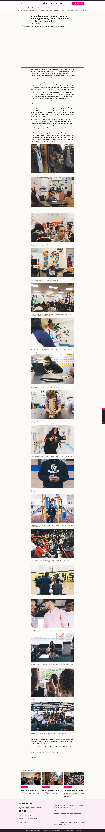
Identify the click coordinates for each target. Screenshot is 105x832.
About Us (55, 822)
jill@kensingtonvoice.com (23, 824)
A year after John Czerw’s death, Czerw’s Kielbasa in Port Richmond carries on (52, 789)
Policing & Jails (64, 10)
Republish (56, 824)
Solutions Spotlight (58, 7)
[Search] (23, 3)
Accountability (27, 7)
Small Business (85, 10)
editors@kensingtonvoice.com (51, 752)
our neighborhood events (41, 743)
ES (103, 411)
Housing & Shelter (49, 10)
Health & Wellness (41, 10)
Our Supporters (62, 822)
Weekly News (79, 7)
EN (103, 409)
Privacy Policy (81, 822)
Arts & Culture (19, 10)
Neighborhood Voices (46, 7)
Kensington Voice (29, 830)
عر (103, 417)
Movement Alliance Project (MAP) (56, 830)
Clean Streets (25, 10)
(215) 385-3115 (21, 818)
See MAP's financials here (76, 830)
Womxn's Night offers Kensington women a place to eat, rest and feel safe (31, 789)
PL (103, 414)
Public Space (70, 10)
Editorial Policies (69, 822)
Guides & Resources (68, 7)
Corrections (75, 822)
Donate (60, 824)
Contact (64, 824)
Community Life (35, 7)
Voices (48, 741)
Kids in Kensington (57, 10)
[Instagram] (22, 811)
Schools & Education (77, 10)
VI (103, 422)
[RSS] (25, 811)
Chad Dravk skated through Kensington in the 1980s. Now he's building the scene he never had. (74, 790)
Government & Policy (33, 10)
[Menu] (21, 3)
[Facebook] (20, 811)
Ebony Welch (34, 23)
